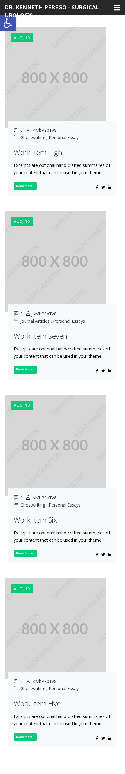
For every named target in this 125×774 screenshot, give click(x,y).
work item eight (39, 152)
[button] (8, 23)
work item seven (40, 336)
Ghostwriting (32, 137)
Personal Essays (65, 137)
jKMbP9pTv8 (43, 130)
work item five (37, 703)
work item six (35, 520)
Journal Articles (34, 321)
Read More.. (25, 186)
